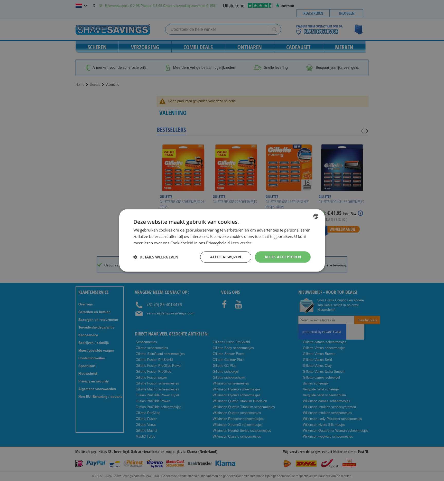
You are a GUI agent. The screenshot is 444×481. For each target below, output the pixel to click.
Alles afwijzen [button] (225, 256)
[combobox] (315, 216)
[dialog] (222, 240)
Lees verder (241, 242)
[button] (155, 257)
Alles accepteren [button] (283, 256)
